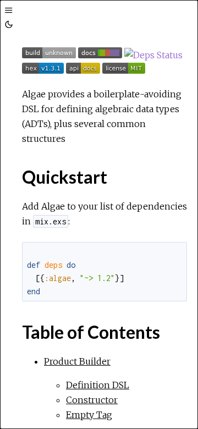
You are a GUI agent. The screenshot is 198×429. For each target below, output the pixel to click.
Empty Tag (89, 414)
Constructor (92, 399)
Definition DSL (97, 385)
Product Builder (77, 361)
